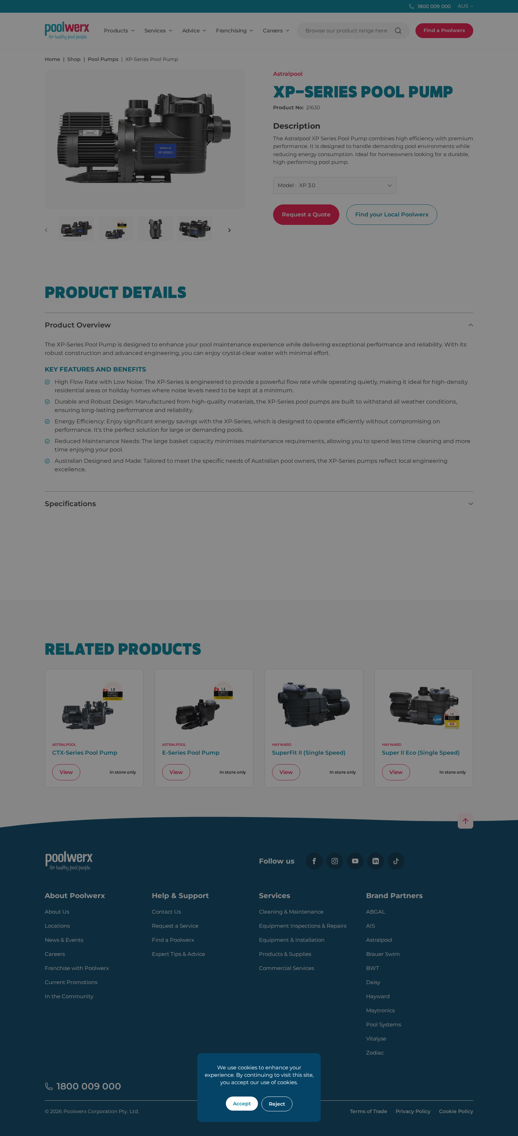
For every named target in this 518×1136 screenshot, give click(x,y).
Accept (242, 1103)
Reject (277, 1104)
